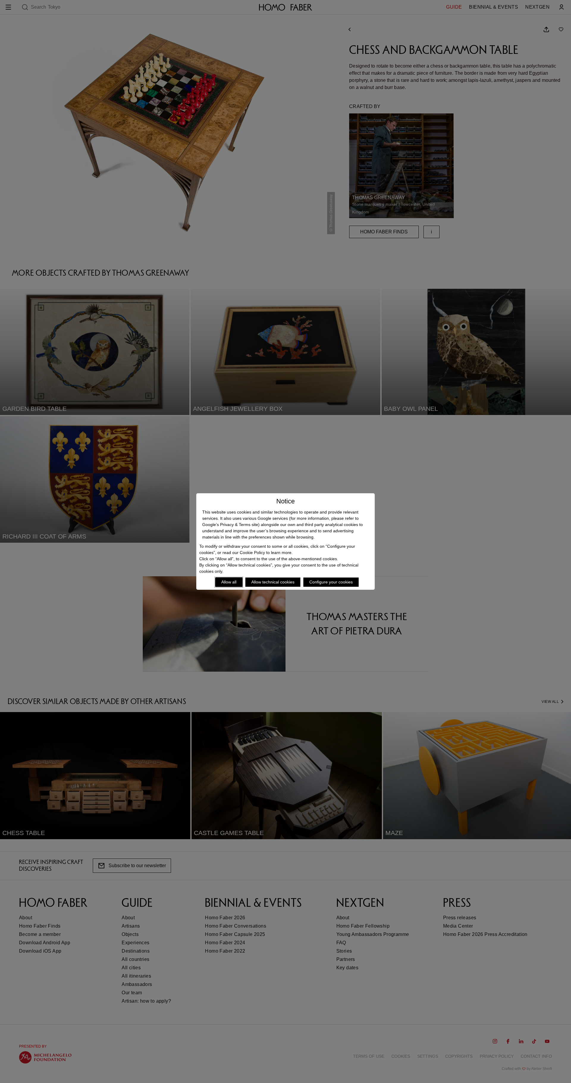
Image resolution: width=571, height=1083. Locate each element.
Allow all (228, 582)
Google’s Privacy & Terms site (230, 524)
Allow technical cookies (272, 582)
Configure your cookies (331, 582)
